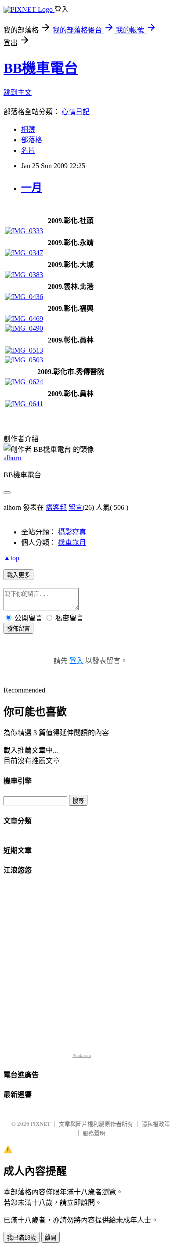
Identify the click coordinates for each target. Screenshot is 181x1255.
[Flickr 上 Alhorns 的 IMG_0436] (24, 296)
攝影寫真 (72, 532)
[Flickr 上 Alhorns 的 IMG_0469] (24, 318)
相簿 (28, 129)
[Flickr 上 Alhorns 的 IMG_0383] (24, 274)
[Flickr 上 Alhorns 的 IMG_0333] (24, 230)
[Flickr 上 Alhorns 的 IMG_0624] (24, 382)
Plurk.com (81, 1055)
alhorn (12, 458)
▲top (11, 558)
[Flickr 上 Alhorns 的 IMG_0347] (24, 252)
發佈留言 (18, 628)
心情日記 (76, 111)
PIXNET (41, 1124)
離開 (50, 1237)
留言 (76, 507)
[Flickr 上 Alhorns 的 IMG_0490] (24, 328)
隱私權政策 (155, 1124)
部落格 (31, 140)
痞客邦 (56, 507)
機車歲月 (72, 542)
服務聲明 (94, 1133)
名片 (28, 150)
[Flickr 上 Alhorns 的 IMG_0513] (24, 350)
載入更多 (18, 575)
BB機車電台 (41, 68)
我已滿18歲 (21, 1237)
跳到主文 (18, 92)
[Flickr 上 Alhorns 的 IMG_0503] (24, 360)
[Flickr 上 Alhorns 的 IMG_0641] (24, 404)
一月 (31, 187)
